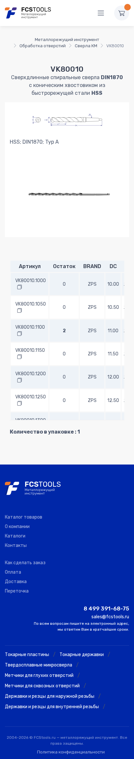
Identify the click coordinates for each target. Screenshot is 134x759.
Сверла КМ (86, 45)
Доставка (16, 581)
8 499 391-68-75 (106, 608)
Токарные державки (82, 654)
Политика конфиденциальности (71, 752)
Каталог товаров (23, 517)
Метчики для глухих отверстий (39, 675)
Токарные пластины (27, 654)
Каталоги (15, 536)
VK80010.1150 (30, 350)
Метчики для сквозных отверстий (42, 686)
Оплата (13, 572)
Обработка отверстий (43, 45)
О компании (17, 526)
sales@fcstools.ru (110, 617)
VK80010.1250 (30, 397)
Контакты (16, 545)
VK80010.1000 (30, 280)
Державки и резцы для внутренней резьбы (52, 706)
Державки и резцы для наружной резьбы (49, 696)
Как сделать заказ (25, 563)
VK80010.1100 (30, 327)
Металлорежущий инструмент (67, 39)
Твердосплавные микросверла (38, 665)
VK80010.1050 (30, 304)
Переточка (17, 591)
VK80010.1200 (30, 374)
